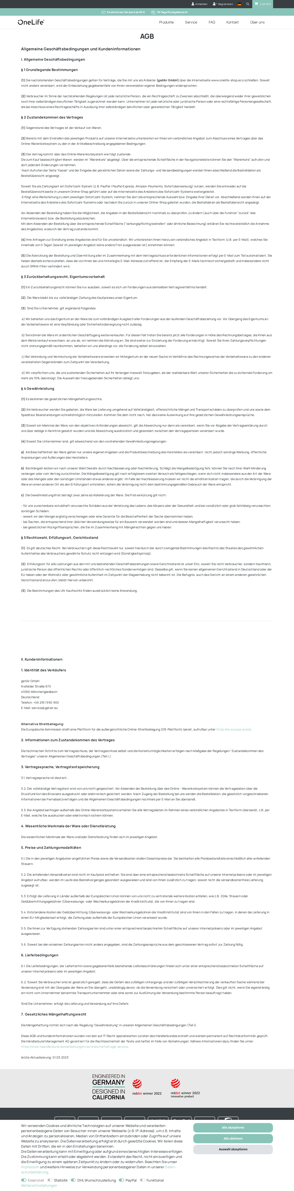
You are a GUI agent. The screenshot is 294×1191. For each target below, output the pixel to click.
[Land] (239, 4)
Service (191, 22)
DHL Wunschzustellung (96, 1180)
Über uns (257, 22)
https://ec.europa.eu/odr (233, 729)
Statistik (61, 1180)
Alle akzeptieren (233, 1127)
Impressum (30, 1167)
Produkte (166, 22)
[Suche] (248, 4)
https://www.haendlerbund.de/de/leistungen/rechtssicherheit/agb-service (74, 1047)
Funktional (155, 1180)
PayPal (131, 1180)
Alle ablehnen (233, 1138)
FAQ (212, 22)
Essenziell (36, 1180)
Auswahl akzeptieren (233, 1149)
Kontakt (232, 22)
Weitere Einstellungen (39, 1185)
